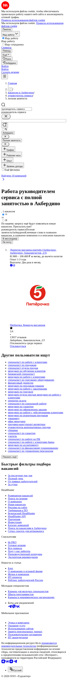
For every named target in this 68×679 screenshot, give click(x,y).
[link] (7, 59)
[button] (5, 66)
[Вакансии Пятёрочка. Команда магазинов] (37, 295)
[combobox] (16, 109)
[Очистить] (6, 116)
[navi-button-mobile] (4, 76)
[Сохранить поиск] (4, 125)
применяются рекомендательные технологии (29, 644)
